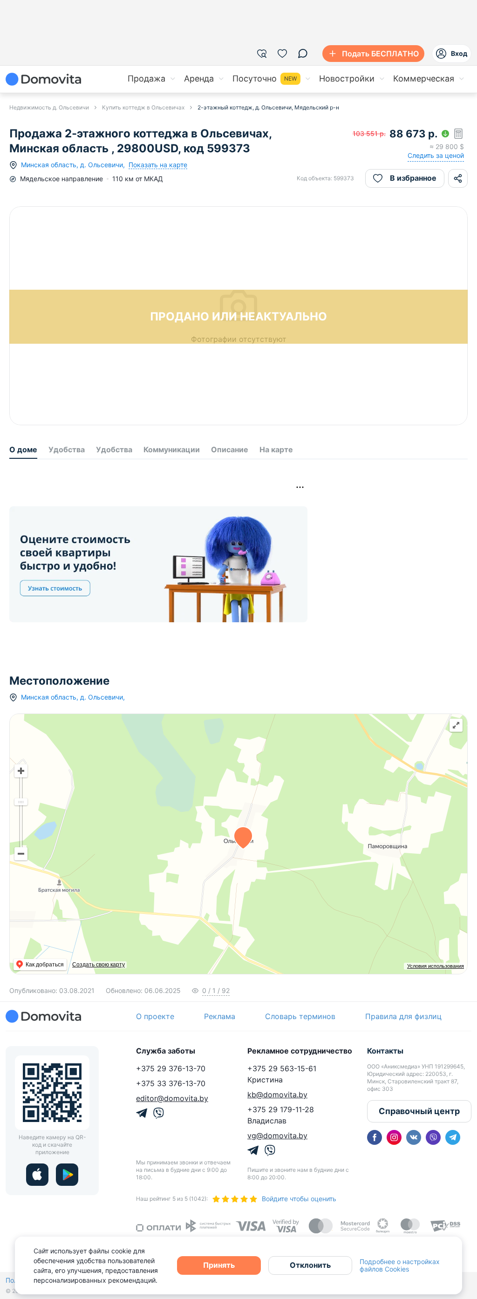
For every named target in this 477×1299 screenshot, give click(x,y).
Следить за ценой (436, 155)
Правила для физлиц (403, 1016)
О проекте (155, 1016)
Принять (219, 1265)
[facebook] (374, 1137)
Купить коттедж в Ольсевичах (143, 107)
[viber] (433, 1137)
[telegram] (452, 1137)
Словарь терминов (300, 1016)
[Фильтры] (262, 53)
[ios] (37, 1174)
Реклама (219, 1016)
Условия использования (435, 966)
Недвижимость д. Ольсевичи (49, 107)
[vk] (413, 1137)
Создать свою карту (98, 964)
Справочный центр (419, 1111)
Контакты (385, 1050)
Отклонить (310, 1265)
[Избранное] (282, 53)
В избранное (413, 178)
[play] (67, 1174)
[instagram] (394, 1137)
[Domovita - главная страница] (43, 79)
